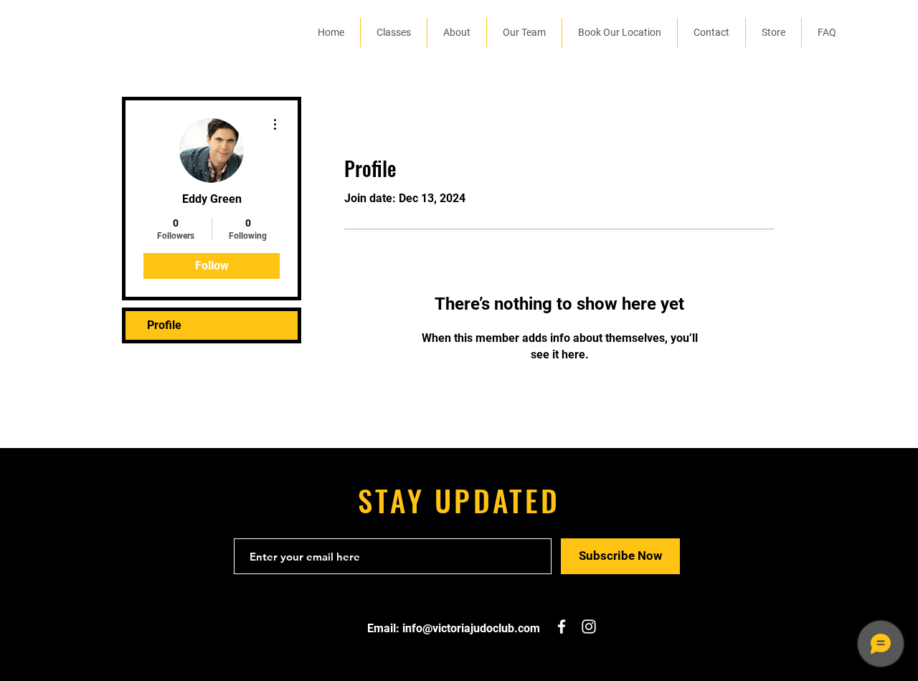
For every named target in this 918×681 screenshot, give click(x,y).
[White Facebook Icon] (867, 32)
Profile (164, 325)
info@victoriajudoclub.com (471, 628)
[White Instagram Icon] (888, 32)
